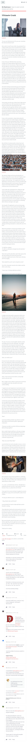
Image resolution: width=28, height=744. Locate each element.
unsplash (4, 38)
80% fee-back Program (13, 631)
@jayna (7, 569)
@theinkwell (9, 545)
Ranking (15, 692)
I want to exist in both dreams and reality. (13, 8)
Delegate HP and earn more (12, 658)
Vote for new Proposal (11, 657)
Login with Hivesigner (6, 538)
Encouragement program (11, 646)
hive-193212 (17, 625)
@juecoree (8, 597)
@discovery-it (9, 612)
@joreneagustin (9, 707)
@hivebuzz (8, 667)
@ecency (8, 642)
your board (17, 690)
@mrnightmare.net (10, 549)
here (7, 628)
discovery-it (17, 623)
